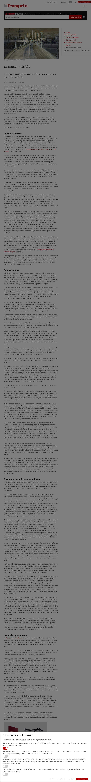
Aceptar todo (82, 779)
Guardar (71, 779)
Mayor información (58, 779)
